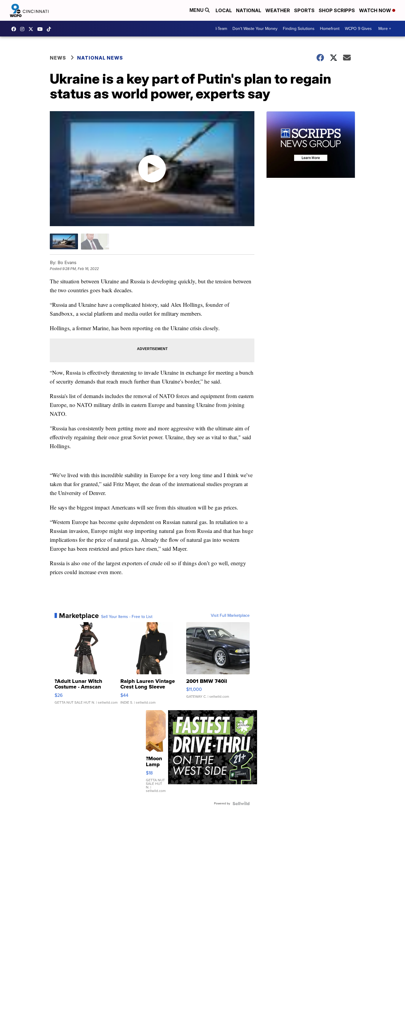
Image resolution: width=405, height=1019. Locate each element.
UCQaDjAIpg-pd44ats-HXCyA (41, 29)
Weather (277, 10)
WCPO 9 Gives (358, 28)
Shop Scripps (337, 10)
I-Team (221, 28)
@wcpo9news (50, 29)
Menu (197, 10)
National (248, 10)
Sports (304, 10)
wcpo (32, 29)
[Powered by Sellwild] (241, 803)
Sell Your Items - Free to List (126, 617)
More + (384, 28)
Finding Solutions (299, 28)
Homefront (329, 28)
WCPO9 (15, 29)
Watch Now (375, 10)
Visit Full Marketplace (230, 616)
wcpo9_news (23, 29)
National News (100, 58)
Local (224, 10)
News (58, 58)
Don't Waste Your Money (255, 28)
